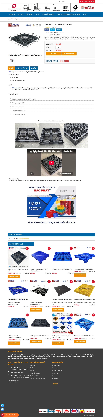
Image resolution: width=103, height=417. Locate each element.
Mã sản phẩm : (49, 32)
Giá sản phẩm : (50, 44)
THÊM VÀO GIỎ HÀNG (69, 53)
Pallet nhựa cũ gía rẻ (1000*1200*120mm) (84, 302)
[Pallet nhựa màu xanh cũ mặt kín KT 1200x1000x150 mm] (40, 267)
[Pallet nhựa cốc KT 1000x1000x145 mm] (84, 334)
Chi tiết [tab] (11, 68)
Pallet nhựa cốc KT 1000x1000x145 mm (83, 336)
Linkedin (59, 29)
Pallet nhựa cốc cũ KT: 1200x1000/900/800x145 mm (15, 336)
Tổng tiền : (49, 50)
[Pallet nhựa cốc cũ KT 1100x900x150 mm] (84, 267)
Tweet (53, 29)
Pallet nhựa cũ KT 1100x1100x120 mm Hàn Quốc (18, 270)
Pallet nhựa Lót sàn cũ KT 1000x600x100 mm (62, 270)
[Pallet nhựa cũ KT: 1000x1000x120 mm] (25, 40)
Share (47, 29)
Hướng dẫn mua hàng (48, 14)
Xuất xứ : (51, 34)
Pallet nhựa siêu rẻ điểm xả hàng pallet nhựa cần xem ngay (61, 336)
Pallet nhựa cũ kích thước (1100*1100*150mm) (14, 303)
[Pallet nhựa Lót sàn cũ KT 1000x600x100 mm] (62, 267)
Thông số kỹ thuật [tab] (22, 68)
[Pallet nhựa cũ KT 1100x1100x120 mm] (40, 334)
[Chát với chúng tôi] (2, 405)
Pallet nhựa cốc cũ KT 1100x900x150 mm (84, 269)
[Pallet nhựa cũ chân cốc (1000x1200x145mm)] (40, 300)
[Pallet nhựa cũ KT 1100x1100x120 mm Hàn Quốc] (18, 267)
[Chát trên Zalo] (2, 409)
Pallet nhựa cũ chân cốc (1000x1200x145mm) (36, 303)
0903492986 (64, 61)
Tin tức (37, 14)
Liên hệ (85, 14)
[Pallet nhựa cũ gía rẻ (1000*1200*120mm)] (84, 300)
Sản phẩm (29, 14)
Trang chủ (12, 14)
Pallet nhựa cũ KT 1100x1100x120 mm (39, 336)
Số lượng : (48, 47)
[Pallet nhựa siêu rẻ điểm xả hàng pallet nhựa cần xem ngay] (62, 334)
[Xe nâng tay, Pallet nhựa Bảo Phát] (51, 12)
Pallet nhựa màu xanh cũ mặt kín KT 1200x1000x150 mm (39, 270)
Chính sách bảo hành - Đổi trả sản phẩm (68, 14)
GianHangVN (92, 415)
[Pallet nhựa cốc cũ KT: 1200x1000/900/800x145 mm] (18, 334)
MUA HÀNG (53, 53)
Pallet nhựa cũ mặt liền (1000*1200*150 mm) (62, 303)
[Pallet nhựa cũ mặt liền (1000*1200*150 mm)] (62, 300)
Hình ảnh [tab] (33, 68)
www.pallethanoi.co (12, 382)
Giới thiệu (20, 14)
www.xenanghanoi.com (13, 380)
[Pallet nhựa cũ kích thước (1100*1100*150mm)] (18, 300)
